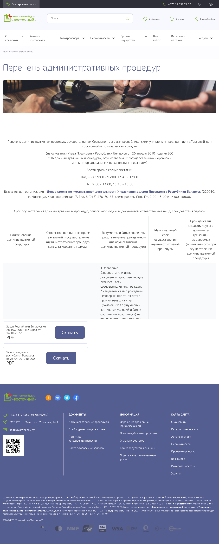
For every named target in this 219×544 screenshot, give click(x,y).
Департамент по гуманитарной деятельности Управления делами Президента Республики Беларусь (124, 191)
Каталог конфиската (37, 38)
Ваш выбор (157, 38)
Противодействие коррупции (138, 433)
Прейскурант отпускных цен (87, 429)
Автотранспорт (69, 38)
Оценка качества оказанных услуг (138, 457)
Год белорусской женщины (137, 448)
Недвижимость (100, 38)
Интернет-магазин (178, 38)
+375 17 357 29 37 (179, 4)
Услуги (203, 38)
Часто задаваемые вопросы (86, 448)
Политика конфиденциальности (83, 438)
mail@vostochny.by (182, 503)
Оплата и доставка (132, 440)
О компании (11, 38)
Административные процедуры (89, 422)
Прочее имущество (127, 38)
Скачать (70, 332)
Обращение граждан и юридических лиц (134, 424)
